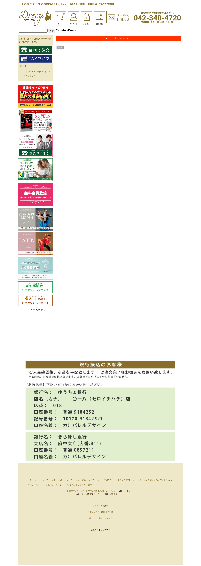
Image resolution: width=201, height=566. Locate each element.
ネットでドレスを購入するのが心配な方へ (152, 480)
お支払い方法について (37, 480)
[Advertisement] (35, 337)
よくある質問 (123, 480)
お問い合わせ (33, 485)
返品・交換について (85, 480)
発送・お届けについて (62, 480)
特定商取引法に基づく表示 (79, 485)
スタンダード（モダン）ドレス (37, 72)
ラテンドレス (29, 76)
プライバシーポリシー (53, 485)
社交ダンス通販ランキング (100, 518)
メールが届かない (106, 480)
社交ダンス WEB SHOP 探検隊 (100, 512)
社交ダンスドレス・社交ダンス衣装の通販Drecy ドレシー (93, 491)
